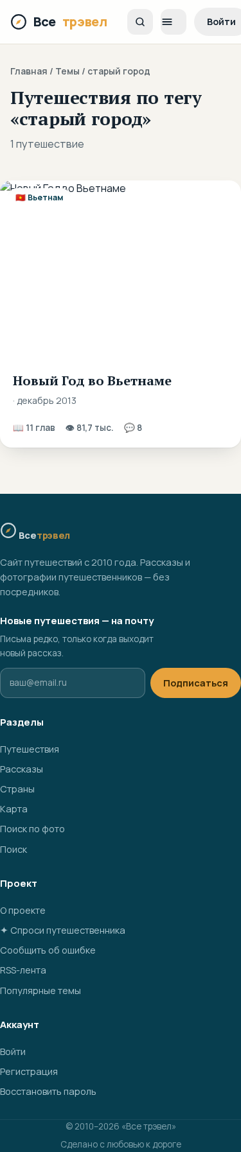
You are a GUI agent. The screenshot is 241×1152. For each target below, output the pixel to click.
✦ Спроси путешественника (62, 930)
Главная (29, 71)
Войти (13, 1051)
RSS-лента (23, 970)
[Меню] (173, 22)
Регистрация (29, 1071)
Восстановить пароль (48, 1091)
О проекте (23, 910)
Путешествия (29, 749)
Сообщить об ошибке (48, 950)
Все (70, 21)
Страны (17, 789)
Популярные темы (40, 990)
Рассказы (21, 769)
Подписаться (195, 683)
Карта (14, 809)
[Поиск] (140, 22)
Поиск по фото (32, 829)
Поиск (13, 849)
